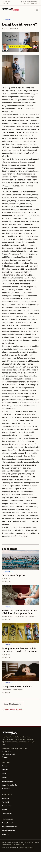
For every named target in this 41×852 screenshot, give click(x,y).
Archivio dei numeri (8, 830)
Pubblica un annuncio (9, 827)
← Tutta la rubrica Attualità (12, 709)
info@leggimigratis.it (8, 754)
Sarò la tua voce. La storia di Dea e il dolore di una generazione (19, 612)
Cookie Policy (29, 847)
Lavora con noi (7, 813)
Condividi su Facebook (12, 704)
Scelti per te (6, 789)
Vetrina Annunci (7, 823)
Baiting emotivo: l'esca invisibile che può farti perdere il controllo (19, 649)
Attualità (9, 20)
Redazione (5, 798)
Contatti (4, 809)
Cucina (4, 777)
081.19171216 (6, 751)
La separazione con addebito (17, 686)
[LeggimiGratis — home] (10, 9)
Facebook (5, 757)
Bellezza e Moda (7, 781)
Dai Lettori (5, 834)
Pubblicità (5, 802)
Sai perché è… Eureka (9, 785)
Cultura (4, 766)
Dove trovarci (6, 806)
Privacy (22, 847)
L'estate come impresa (13, 575)
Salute (4, 773)
